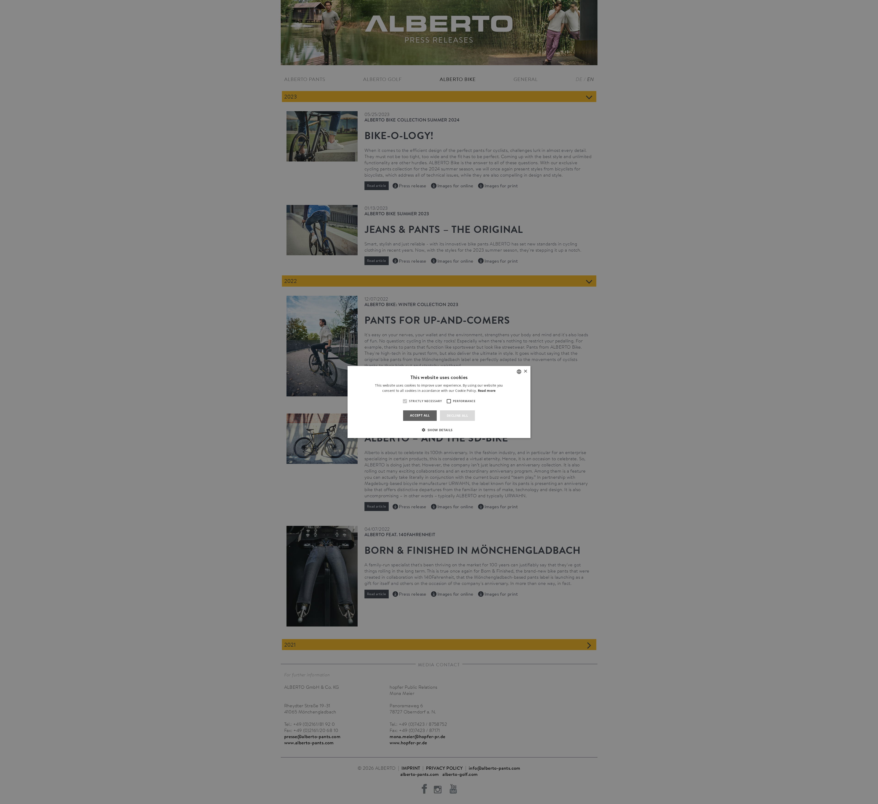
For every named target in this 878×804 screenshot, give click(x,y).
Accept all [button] (420, 415)
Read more (487, 390)
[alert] (439, 402)
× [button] (525, 371)
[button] (438, 430)
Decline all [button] (457, 415)
